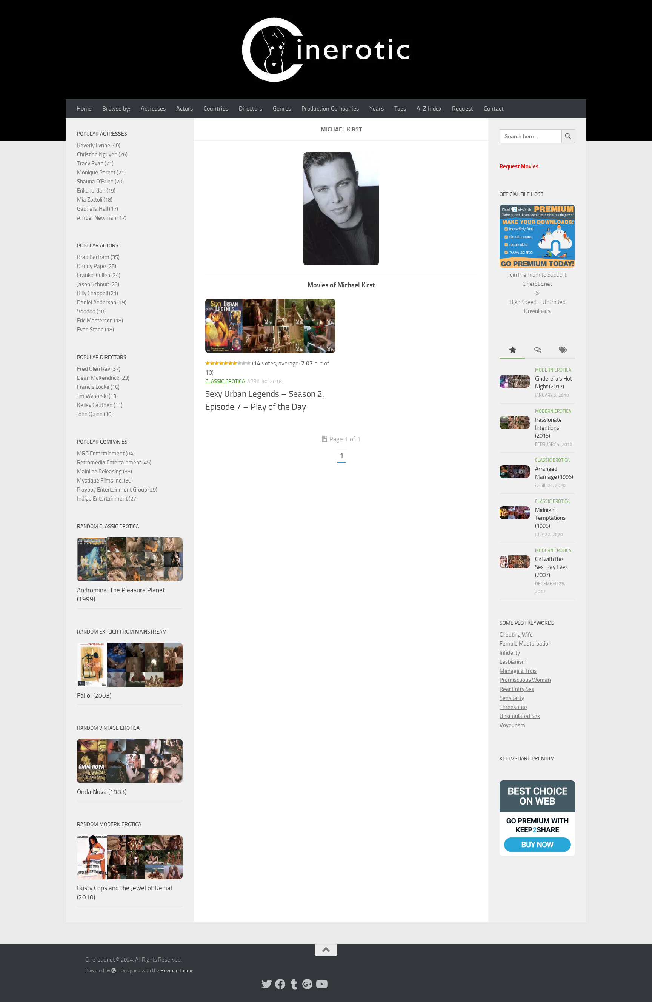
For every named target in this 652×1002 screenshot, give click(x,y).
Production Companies (330, 108)
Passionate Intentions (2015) (548, 427)
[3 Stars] (216, 363)
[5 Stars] (225, 363)
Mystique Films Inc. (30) (105, 480)
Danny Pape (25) (96, 266)
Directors (250, 108)
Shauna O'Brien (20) (100, 181)
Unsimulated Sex (520, 716)
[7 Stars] (234, 363)
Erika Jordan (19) (96, 190)
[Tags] (562, 350)
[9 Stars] (243, 363)
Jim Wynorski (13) (97, 396)
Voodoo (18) (91, 311)
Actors (184, 108)
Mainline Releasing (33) (104, 471)
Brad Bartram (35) (98, 257)
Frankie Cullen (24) (98, 275)
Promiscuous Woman (525, 680)
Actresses (153, 108)
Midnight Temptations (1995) (550, 518)
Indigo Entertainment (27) (107, 498)
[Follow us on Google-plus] (307, 984)
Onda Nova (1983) (101, 791)
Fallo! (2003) (94, 695)
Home (84, 108)
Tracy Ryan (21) (95, 163)
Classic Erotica (225, 381)
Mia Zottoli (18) (94, 199)
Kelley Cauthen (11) (100, 405)
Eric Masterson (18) (100, 320)
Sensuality (512, 698)
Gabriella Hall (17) (97, 208)
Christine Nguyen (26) (102, 154)
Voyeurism (512, 725)
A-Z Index (429, 108)
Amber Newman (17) (101, 217)
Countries (215, 108)
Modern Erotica (553, 370)
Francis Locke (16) (98, 387)
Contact (494, 108)
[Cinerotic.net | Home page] (326, 49)
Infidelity (510, 652)
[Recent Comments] (537, 350)
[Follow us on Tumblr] (294, 984)
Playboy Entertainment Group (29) (117, 489)
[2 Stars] (212, 363)
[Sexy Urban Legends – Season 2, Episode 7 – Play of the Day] (270, 326)
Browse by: (116, 108)
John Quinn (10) (95, 414)
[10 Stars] (248, 363)
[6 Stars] (230, 363)
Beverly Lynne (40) (98, 145)
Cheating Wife (516, 634)
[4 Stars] (221, 363)
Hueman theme (177, 970)
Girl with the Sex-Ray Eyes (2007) (551, 567)
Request (462, 108)
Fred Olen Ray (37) (98, 368)
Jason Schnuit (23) (98, 284)
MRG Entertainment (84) (106, 453)
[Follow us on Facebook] (280, 984)
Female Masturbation (525, 643)
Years (376, 108)
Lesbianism (513, 661)
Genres (282, 108)
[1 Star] (207, 363)
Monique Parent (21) (101, 172)
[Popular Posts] (512, 350)
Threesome (513, 707)
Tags (400, 108)
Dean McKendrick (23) (103, 378)
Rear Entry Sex (517, 689)
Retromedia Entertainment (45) (114, 462)
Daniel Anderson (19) (101, 302)
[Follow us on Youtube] (321, 984)
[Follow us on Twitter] (266, 984)
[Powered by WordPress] (113, 970)
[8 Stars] (239, 363)
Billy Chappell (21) (97, 293)
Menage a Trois (518, 670)
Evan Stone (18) (95, 329)
